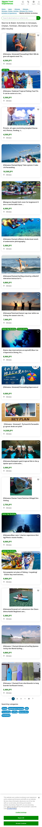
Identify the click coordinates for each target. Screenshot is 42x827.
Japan (10, 9)
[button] (9, 698)
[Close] (39, 797)
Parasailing (6, 712)
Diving (4, 708)
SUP (26, 708)
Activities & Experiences (9, 13)
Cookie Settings (21, 812)
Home (4, 9)
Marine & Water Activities (28, 13)
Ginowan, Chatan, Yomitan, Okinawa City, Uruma (17, 11)
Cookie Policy (12, 808)
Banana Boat (23, 712)
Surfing (14, 712)
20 (29, 699)
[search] (38, 18)
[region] (21, 811)
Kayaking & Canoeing (16, 708)
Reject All (21, 818)
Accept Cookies (21, 823)
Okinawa (17, 9)
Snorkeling (6, 715)
